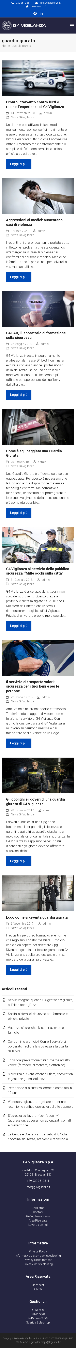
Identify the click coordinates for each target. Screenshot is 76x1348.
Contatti (38, 1212)
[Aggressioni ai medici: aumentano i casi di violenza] (38, 196)
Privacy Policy (38, 1251)
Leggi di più (18, 164)
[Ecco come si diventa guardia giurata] (38, 893)
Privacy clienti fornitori (38, 1259)
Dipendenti (38, 1285)
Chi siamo (38, 1207)
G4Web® (38, 1309)
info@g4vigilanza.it (50, 2)
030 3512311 (23, 2)
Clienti (38, 1289)
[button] (72, 25)
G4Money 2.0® (38, 1318)
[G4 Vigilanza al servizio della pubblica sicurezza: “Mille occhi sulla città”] (38, 544)
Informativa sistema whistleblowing (38, 1255)
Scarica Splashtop (38, 1322)
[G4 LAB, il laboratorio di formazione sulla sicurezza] (38, 309)
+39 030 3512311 (38, 1180)
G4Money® (38, 1314)
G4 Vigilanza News (38, 1216)
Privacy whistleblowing (38, 1264)
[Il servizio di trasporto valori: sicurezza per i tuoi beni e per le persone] (38, 657)
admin (48, 113)
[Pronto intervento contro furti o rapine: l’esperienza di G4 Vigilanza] (38, 78)
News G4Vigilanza (22, 117)
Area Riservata (38, 1220)
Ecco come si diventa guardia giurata (37, 917)
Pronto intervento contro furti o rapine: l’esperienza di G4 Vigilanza (35, 104)
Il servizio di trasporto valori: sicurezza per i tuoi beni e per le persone (32, 686)
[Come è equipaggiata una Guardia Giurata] (38, 427)
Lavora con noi (38, 6)
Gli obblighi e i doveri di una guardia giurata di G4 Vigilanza (35, 801)
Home (6, 45)
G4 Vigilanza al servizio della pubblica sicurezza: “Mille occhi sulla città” (37, 571)
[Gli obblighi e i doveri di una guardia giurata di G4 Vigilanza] (38, 775)
